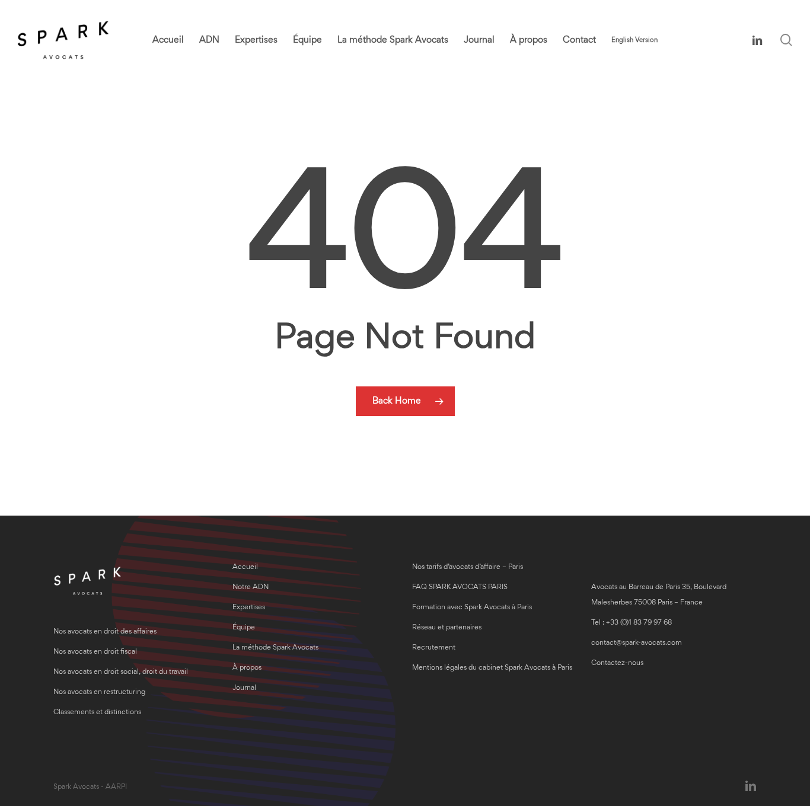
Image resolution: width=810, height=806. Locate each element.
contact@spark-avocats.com (636, 643)
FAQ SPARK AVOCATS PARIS (460, 587)
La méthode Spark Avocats (275, 648)
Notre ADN (250, 587)
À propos (247, 668)
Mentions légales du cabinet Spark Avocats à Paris (492, 668)
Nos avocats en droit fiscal (95, 652)
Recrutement (433, 648)
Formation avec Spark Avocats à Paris (472, 607)
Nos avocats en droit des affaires (105, 632)
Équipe (243, 628)
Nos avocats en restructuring (99, 692)
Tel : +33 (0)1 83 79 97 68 (631, 623)
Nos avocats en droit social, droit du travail (120, 672)
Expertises (248, 607)
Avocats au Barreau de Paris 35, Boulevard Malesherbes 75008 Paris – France (658, 595)
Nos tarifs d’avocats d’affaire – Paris (467, 567)
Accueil (245, 567)
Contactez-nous (617, 663)
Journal (244, 688)
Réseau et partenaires (446, 628)
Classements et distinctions (97, 712)
